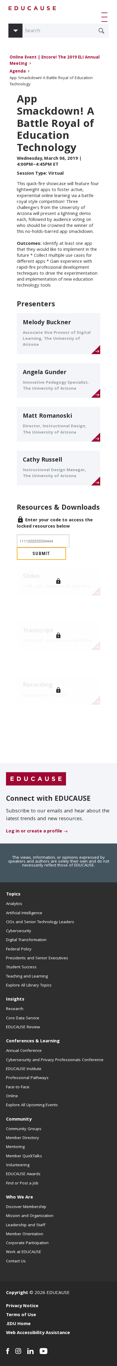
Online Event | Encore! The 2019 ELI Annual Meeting (55, 60)
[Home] (32, 8)
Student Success (21, 967)
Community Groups (23, 1129)
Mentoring (15, 1147)
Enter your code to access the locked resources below (55, 524)
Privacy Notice (22, 1306)
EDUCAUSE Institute (23, 1069)
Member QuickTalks (24, 1156)
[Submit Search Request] (101, 30)
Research (14, 1009)
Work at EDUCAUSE (23, 1252)
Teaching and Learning (27, 976)
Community (19, 1120)
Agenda (18, 71)
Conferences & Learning (33, 1041)
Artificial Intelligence (24, 913)
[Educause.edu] (36, 779)
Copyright (17, 1293)
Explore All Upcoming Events (32, 1105)
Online (12, 1096)
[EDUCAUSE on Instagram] (18, 1351)
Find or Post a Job (22, 1183)
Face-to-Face (17, 1087)
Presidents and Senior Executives (37, 958)
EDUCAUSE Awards (23, 1174)
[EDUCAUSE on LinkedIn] (30, 1351)
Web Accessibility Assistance (38, 1333)
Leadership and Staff (25, 1225)
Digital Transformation (26, 940)
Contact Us (16, 1261)
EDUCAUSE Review (23, 1027)
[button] (105, 17)
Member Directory (22, 1138)
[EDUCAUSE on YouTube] (44, 1351)
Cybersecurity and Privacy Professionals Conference (55, 1060)
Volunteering (17, 1165)
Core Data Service (22, 1018)
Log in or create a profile (34, 831)
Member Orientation (24, 1234)
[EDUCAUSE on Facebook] (7, 1351)
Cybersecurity (18, 931)
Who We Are (19, 1197)
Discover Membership (26, 1207)
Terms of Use (21, 1315)
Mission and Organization (29, 1216)
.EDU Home (18, 1324)
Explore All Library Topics (29, 985)
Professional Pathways (27, 1078)
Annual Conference (24, 1051)
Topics (13, 894)
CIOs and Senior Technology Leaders (40, 922)
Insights (15, 1000)
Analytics (14, 904)
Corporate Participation (27, 1243)
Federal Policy (19, 949)
